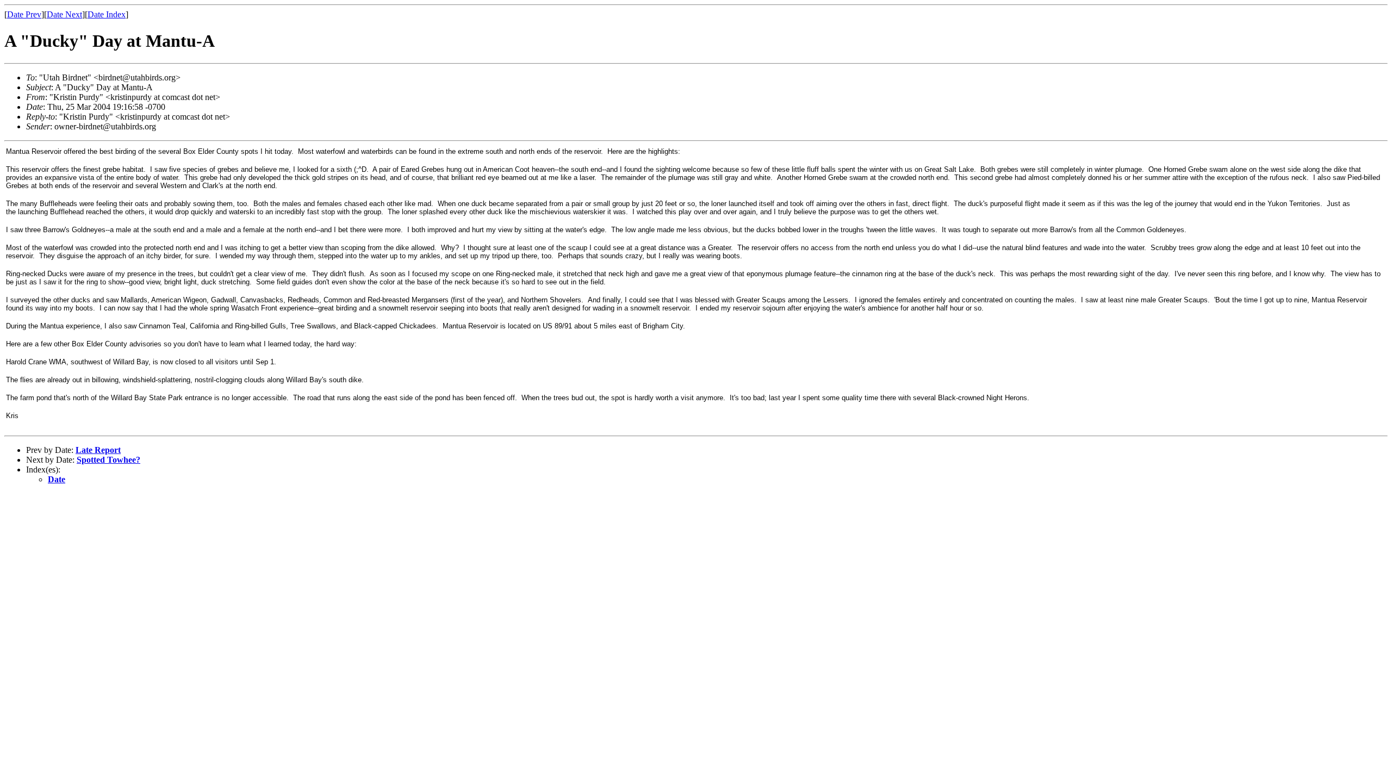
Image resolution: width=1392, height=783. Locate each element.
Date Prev (24, 14)
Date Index (107, 14)
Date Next (64, 14)
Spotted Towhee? (108, 459)
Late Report (98, 450)
